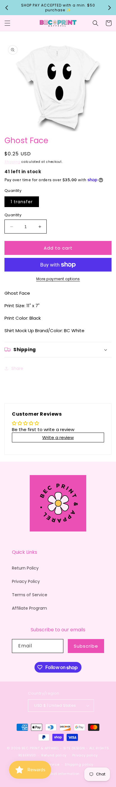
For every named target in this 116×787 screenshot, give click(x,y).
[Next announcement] (109, 7)
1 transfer (22, 202)
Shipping (12, 162)
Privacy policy (85, 755)
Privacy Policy (26, 581)
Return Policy (25, 568)
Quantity (12, 215)
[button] (7, 23)
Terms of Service (29, 595)
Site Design (74, 748)
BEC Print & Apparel (40, 748)
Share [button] (17, 368)
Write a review (58, 437)
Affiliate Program (29, 608)
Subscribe (86, 646)
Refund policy (54, 755)
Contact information (61, 773)
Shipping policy (79, 764)
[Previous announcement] (6, 7)
